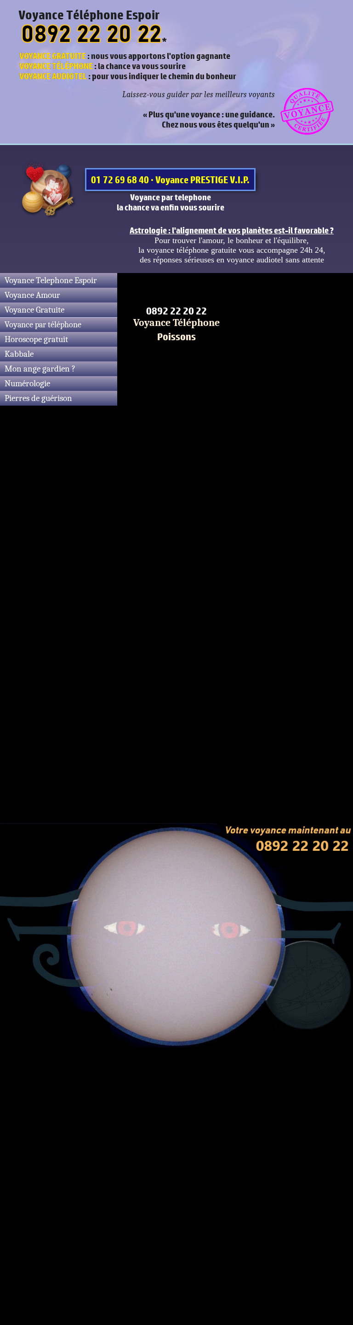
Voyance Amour (32, 295)
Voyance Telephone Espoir (51, 280)
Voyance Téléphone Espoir (88, 14)
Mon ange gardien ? (40, 369)
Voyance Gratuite (34, 310)
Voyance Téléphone (176, 323)
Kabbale (19, 354)
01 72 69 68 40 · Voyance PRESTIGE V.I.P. (170, 179)
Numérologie (27, 383)
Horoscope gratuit (36, 339)
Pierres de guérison (38, 398)
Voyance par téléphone (43, 325)
